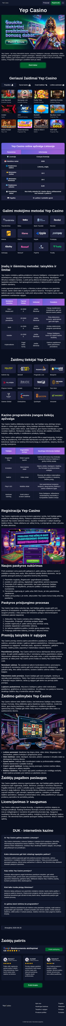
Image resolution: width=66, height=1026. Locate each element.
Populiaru (7, 85)
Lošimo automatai (56, 85)
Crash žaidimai (40, 85)
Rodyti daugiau (33, 985)
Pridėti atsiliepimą (54, 949)
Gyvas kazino (23, 85)
